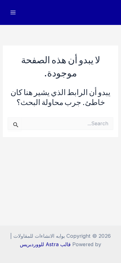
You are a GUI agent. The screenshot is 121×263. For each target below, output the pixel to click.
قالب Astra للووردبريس (45, 244)
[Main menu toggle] (13, 13)
